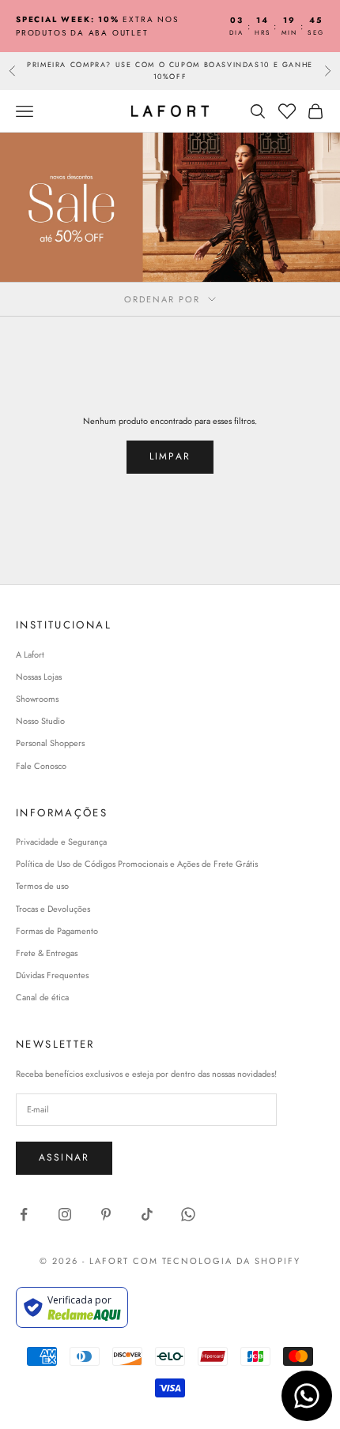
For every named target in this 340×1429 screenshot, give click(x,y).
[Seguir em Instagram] (65, 1214)
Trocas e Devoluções (53, 908)
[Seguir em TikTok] (147, 1214)
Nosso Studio (40, 720)
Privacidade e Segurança (61, 841)
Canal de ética (42, 997)
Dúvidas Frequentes (52, 975)
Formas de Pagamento (57, 931)
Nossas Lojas (39, 676)
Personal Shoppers (50, 743)
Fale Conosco (41, 766)
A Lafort (30, 654)
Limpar (170, 456)
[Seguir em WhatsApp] (188, 1214)
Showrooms (37, 698)
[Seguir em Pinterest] (106, 1214)
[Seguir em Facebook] (24, 1214)
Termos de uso (42, 886)
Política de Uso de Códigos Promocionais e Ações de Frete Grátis (137, 863)
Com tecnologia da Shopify (217, 1261)
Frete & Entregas (46, 953)
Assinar (64, 1157)
